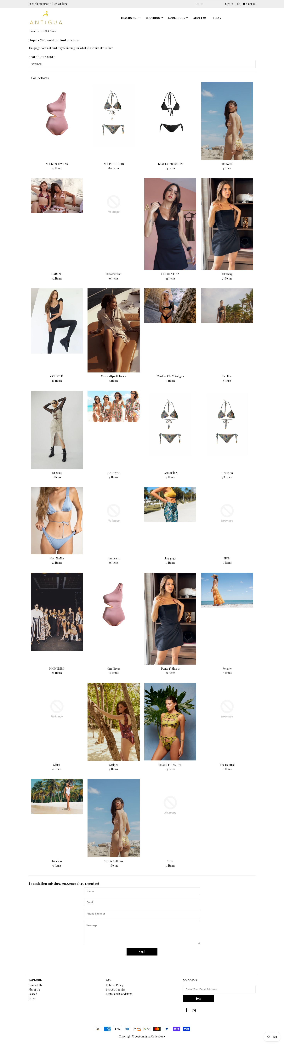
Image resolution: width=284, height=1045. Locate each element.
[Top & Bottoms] (113, 818)
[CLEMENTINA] (170, 224)
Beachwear (129, 17)
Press (32, 998)
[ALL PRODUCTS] (113, 114)
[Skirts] (57, 709)
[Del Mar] (227, 305)
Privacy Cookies (115, 989)
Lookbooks (176, 17)
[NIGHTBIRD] (57, 612)
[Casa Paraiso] (113, 204)
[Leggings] (170, 504)
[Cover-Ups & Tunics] (113, 330)
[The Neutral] (227, 709)
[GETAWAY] (113, 406)
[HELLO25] (227, 423)
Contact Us (35, 985)
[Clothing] (227, 224)
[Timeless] (57, 796)
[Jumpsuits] (113, 513)
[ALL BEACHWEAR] (57, 114)
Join (238, 4)
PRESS (217, 17)
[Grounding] (170, 423)
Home (33, 30)
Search (33, 994)
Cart (250, 4)
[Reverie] (227, 590)
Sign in (229, 4)
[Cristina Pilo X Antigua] (170, 305)
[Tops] (170, 805)
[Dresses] (57, 430)
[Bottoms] (227, 121)
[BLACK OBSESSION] (170, 114)
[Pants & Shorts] (170, 619)
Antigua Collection (152, 1036)
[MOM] (227, 513)
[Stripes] (113, 722)
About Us (200, 17)
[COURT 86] (57, 321)
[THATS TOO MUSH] (170, 722)
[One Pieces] (113, 605)
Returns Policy (114, 985)
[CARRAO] (57, 195)
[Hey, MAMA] (57, 520)
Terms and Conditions (119, 994)
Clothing (153, 17)
